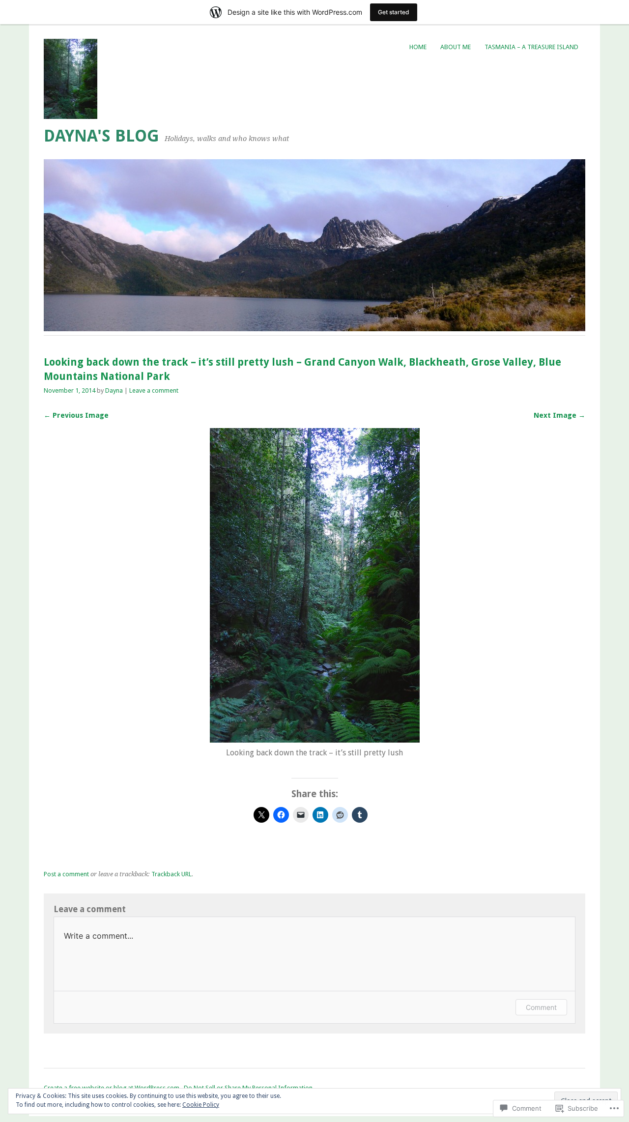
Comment (541, 1007)
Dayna (114, 390)
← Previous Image (76, 415)
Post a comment (66, 874)
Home (418, 47)
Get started (393, 12)
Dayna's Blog (101, 135)
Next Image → (559, 415)
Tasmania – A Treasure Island (531, 47)
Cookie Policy (200, 1104)
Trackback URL (171, 874)
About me (455, 47)
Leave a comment (153, 390)
